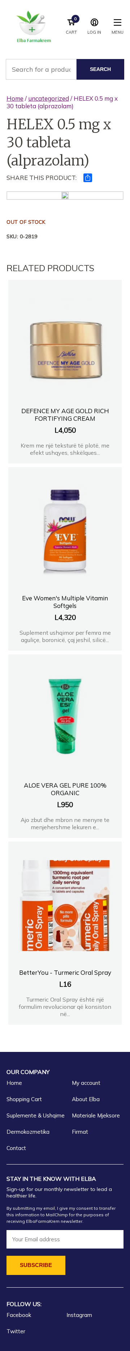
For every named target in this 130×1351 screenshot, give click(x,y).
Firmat (80, 1131)
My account (86, 1082)
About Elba (86, 1099)
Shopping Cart (24, 1099)
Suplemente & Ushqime (35, 1115)
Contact (16, 1148)
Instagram (79, 1315)
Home (14, 98)
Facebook (18, 1315)
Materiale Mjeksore (96, 1115)
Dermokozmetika (27, 1131)
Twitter (15, 1331)
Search (100, 69)
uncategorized (48, 98)
